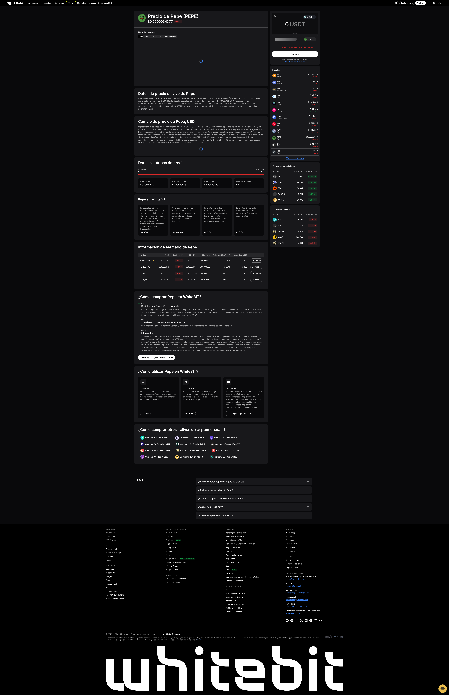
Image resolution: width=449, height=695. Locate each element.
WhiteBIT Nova (172, 533)
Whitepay (290, 540)
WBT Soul (110, 556)
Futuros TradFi (112, 584)
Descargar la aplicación (236, 533)
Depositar (189, 413)
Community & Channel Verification (240, 544)
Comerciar (147, 413)
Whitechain (290, 547)
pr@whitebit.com (293, 613)
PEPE (309, 39)
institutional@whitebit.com (297, 600)
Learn (228, 570)
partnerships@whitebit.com (297, 593)
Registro (420, 3)
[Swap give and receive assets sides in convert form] (295, 35)
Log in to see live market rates (295, 61)
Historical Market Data (235, 593)
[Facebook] (291, 620)
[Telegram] (287, 620)
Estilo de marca (232, 562)
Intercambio (111, 536)
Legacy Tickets (292, 567)
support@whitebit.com (295, 586)
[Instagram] (296, 620)
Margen (109, 576)
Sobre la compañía (234, 540)
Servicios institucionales (176, 579)
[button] (295, 39)
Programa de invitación (176, 562)
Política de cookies (234, 608)
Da (275, 16)
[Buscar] (396, 3)
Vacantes (230, 573)
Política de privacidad (235, 604)
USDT (309, 17)
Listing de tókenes (173, 582)
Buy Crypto (110, 533)
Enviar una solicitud (294, 564)
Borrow (169, 551)
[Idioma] (434, 3)
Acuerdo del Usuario (234, 597)
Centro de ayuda (293, 560)
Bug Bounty (230, 559)
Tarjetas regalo (172, 544)
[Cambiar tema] (439, 3)
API (227, 590)
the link (199, 640)
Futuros (109, 580)
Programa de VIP (173, 570)
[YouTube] (310, 620)
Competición (111, 591)
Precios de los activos (115, 599)
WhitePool (290, 536)
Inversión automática (114, 553)
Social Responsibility (234, 581)
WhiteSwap (290, 533)
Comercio (256, 260)
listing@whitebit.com (295, 579)
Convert (295, 54)
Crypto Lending (112, 549)
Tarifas (229, 551)
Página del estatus (233, 547)
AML (168, 555)
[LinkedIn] (315, 620)
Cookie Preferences (171, 634)
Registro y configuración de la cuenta (156, 357)
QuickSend (170, 536)
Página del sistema (234, 555)
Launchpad (110, 560)
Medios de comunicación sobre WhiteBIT (243, 577)
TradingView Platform (115, 595)
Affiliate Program (173, 566)
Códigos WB (171, 547)
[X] (301, 620)
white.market (291, 544)
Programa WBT (172, 559)
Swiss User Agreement (235, 612)
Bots (107, 587)
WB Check (170, 540)
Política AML (231, 601)
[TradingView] (320, 620)
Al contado (110, 573)
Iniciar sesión (407, 3)
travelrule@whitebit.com (296, 606)
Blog (227, 566)
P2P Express (111, 540)
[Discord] (306, 620)
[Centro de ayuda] (429, 3)
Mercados (110, 569)
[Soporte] (442, 688)
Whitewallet (291, 551)
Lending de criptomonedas (239, 413)
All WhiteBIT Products (235, 536)
